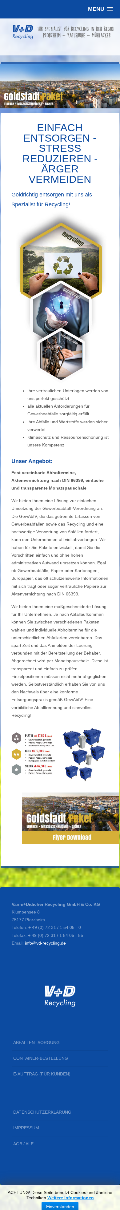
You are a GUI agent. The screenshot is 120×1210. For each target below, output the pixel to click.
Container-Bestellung (40, 1058)
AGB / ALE (23, 1143)
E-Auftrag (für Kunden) (41, 1073)
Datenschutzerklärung (42, 1112)
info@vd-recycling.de (45, 943)
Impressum (26, 1127)
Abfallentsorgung (36, 1042)
